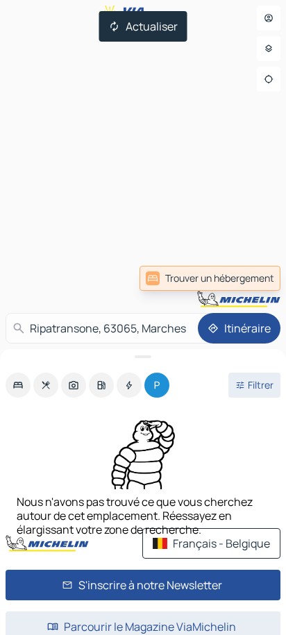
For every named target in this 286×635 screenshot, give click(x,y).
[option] (18, 385)
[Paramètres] (268, 48)
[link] (210, 278)
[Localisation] (268, 79)
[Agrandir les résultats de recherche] (143, 356)
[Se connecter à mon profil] (268, 18)
